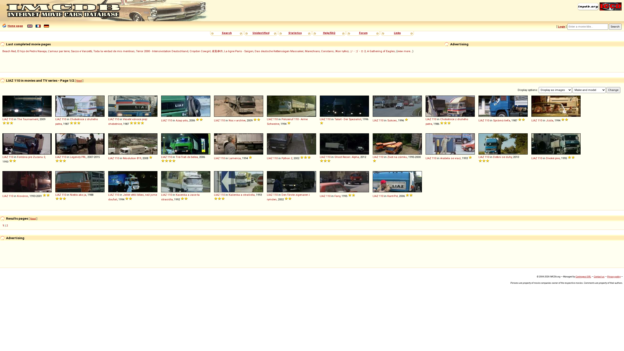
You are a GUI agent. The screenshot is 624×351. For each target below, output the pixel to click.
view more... (404, 51)
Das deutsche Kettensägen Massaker (279, 51)
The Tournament (27, 119)
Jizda (549, 120)
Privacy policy (614, 276)
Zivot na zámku (397, 157)
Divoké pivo (553, 158)
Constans (327, 51)
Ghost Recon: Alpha (346, 157)
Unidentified (261, 33)
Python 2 (287, 158)
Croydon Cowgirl (200, 51)
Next (79, 80)
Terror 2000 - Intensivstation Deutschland (162, 51)
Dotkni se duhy (502, 157)
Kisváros (22, 196)
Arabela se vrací (450, 158)
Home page (15, 26)
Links (397, 33)
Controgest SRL (583, 276)
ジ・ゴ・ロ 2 (358, 51)
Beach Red (9, 51)
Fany (337, 196)
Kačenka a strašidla (242, 194)
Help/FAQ (329, 33)
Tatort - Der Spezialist (347, 119)
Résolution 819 (132, 158)
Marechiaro (312, 51)
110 (11, 119)
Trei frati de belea (187, 157)
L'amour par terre (58, 51)
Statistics (295, 33)
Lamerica (235, 158)
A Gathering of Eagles (381, 51)
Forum (363, 33)
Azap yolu (182, 120)
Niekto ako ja (78, 194)
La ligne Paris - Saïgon (238, 51)
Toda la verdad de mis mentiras (114, 51)
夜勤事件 (217, 51)
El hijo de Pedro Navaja (32, 51)
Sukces (392, 120)
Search (227, 33)
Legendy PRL (78, 157)
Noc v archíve (237, 120)
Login (561, 26)
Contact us (599, 276)
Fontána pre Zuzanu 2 (31, 157)
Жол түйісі (342, 51)
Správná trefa (501, 120)
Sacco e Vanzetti (81, 51)
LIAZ (5, 119)
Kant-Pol (392, 196)
